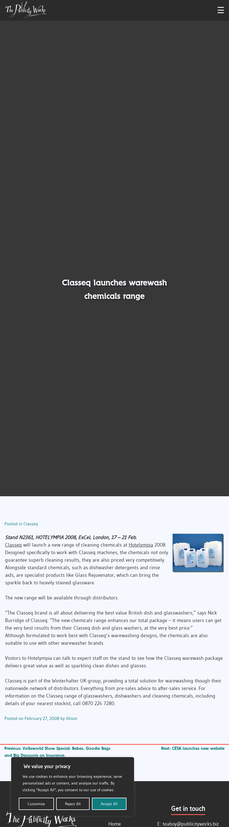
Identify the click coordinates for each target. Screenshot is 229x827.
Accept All (109, 803)
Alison (71, 718)
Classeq (30, 523)
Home (114, 824)
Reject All (73, 803)
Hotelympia (141, 545)
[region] (72, 786)
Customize (36, 803)
